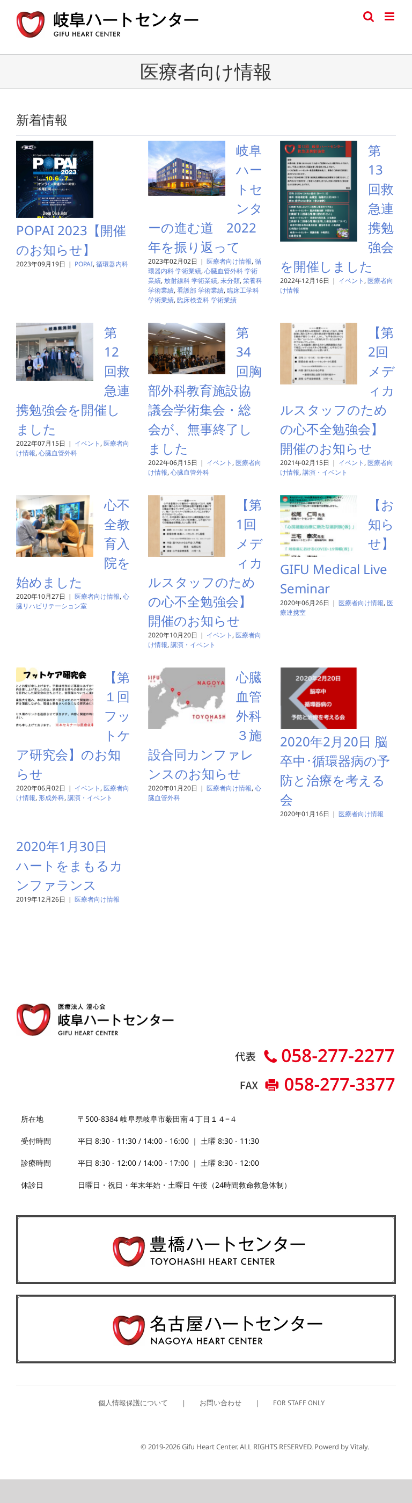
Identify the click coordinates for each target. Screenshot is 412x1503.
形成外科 (51, 797)
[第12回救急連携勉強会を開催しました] (54, 352)
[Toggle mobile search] (368, 16)
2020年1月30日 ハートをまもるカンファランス (69, 865)
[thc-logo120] (206, 1222)
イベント (351, 280)
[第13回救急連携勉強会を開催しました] (318, 191)
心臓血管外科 (58, 453)
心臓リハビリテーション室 (72, 601)
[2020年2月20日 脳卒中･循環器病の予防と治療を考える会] (318, 698)
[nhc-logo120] (206, 1301)
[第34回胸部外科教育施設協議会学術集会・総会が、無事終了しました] (186, 348)
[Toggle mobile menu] (390, 16)
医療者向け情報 (229, 261)
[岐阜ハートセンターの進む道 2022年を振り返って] (186, 169)
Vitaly (358, 1446)
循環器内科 (112, 263)
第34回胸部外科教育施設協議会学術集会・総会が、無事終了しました (205, 390)
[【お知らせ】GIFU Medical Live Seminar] (318, 526)
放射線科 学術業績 (190, 280)
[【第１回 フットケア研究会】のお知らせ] (54, 698)
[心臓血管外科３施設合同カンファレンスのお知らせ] (186, 698)
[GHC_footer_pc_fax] (315, 1080)
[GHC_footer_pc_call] (315, 1051)
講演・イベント (325, 472)
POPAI (84, 263)
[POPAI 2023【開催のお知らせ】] (54, 179)
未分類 (230, 280)
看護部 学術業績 (200, 290)
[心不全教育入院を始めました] (54, 526)
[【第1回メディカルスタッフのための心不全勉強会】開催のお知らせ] (186, 526)
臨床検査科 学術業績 (207, 299)
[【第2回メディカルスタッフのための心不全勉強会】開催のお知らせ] (318, 354)
